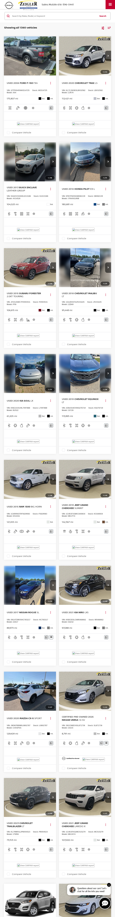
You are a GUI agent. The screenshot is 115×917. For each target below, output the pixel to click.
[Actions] (50, 83)
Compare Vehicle (21, 132)
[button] (53, 56)
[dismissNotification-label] (109, 885)
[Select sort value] (108, 27)
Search (102, 16)
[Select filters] (103, 28)
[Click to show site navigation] (110, 4)
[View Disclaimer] (33, 108)
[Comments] (51, 108)
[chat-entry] (105, 903)
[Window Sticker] (51, 637)
